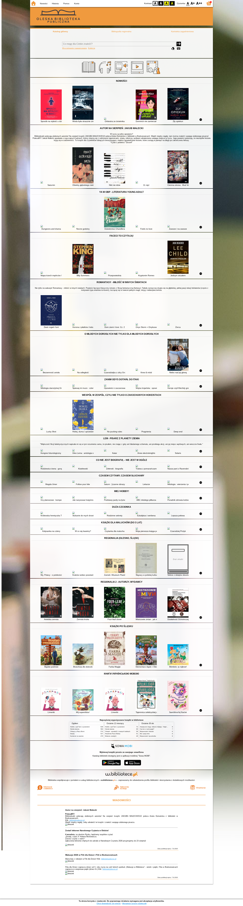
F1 (192, 3)
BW (161, 3)
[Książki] (89, 74)
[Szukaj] (178, 44)
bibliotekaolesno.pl (77, 820)
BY (172, 3)
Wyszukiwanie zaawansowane (74, 48)
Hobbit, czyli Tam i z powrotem (80, 727)
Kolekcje (91, 48)
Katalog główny (60, 31)
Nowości (43, 3)
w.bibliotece (108, 780)
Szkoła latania (74, 729)
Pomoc (66, 3)
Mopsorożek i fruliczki (147, 731)
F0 (188, 3)
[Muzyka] (105, 74)
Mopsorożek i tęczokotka (148, 736)
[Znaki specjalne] (178, 48)
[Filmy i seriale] (137, 74)
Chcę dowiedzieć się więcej (109, 903)
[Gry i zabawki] (153, 74)
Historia (55, 3)
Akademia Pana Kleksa (112, 733)
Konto (76, 3)
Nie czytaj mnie (145, 733)
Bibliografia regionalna (121, 31)
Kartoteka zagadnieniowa (182, 31)
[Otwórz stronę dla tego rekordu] (52, 104)
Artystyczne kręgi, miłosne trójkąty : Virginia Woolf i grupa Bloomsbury (162, 727)
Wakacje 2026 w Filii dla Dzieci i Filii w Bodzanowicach (91, 855)
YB (166, 3)
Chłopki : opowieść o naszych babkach (117, 731)
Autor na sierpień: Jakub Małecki (81, 810)
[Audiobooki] (121, 74)
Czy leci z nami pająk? (147, 729)
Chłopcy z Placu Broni (77, 731)
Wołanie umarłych (110, 736)
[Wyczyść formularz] (173, 48)
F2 (199, 3)
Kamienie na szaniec (77, 736)
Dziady (72, 733)
